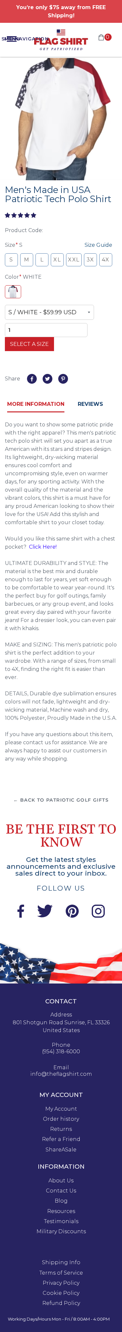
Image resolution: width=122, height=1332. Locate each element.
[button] (21, 215)
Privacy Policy (61, 1283)
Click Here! (43, 547)
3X (90, 260)
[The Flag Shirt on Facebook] (20, 916)
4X (106, 260)
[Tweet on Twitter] (47, 379)
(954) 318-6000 (61, 1051)
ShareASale (61, 1149)
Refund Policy (61, 1303)
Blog (61, 1201)
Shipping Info (61, 1262)
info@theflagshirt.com (61, 1074)
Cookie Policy (61, 1293)
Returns (61, 1129)
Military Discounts (61, 1231)
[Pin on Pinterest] (63, 379)
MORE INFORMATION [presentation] (35, 404)
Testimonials (61, 1221)
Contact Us (61, 1190)
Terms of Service (61, 1273)
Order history (61, 1119)
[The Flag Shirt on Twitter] (45, 916)
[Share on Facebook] (32, 379)
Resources (61, 1211)
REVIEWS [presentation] (90, 404)
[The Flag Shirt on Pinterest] (72, 916)
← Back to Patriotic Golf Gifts (61, 800)
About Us (61, 1180)
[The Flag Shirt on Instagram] (98, 916)
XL (57, 260)
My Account (61, 1109)
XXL (74, 260)
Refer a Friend (61, 1139)
